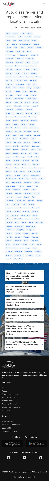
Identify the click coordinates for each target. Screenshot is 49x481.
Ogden (8, 190)
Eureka (25, 91)
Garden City (18, 102)
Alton (22, 33)
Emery (29, 88)
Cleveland (18, 69)
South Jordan (19, 226)
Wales (34, 248)
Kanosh (33, 139)
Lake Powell (25, 146)
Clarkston (25, 66)
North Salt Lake (10, 186)
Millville (23, 168)
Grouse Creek (10, 113)
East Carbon (20, 84)
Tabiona (26, 237)
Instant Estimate (8, 401)
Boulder (30, 48)
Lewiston (15, 153)
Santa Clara (35, 219)
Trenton (24, 244)
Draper (38, 77)
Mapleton (16, 160)
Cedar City (19, 58)
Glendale (8, 106)
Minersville (32, 168)
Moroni (25, 175)
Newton (36, 182)
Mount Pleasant (11, 179)
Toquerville (34, 241)
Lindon (23, 153)
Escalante (17, 91)
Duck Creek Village (21, 80)
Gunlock (20, 113)
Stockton (26, 233)
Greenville (19, 109)
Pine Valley (9, 200)
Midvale (36, 164)
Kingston (27, 142)
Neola (41, 179)
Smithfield (39, 222)
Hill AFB (15, 124)
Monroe (22, 171)
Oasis (36, 186)
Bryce (29, 51)
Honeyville (9, 128)
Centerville (19, 62)
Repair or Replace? (9, 404)
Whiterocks (29, 255)
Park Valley (9, 197)
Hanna (17, 117)
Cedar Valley (30, 58)
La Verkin (15, 146)
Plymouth (31, 200)
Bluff (15, 48)
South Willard (30, 226)
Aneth (20, 37)
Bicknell (14, 44)
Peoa (33, 197)
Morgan (17, 175)
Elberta (8, 88)
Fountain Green (31, 99)
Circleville (9, 66)
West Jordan (19, 255)
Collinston (9, 73)
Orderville (26, 190)
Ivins (14, 135)
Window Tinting (8, 397)
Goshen (26, 106)
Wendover (9, 255)
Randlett (31, 204)
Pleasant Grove (20, 200)
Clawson (33, 66)
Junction (37, 135)
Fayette (18, 95)
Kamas (8, 139)
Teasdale (8, 241)
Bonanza (22, 48)
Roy (7, 215)
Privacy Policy (7, 421)
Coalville (34, 69)
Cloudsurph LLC (29, 477)
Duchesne (9, 80)
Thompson (17, 241)
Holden (32, 124)
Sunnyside (9, 237)
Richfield (26, 208)
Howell (25, 128)
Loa (30, 153)
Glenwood (17, 106)
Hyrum (36, 131)
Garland (27, 102)
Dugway (33, 80)
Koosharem (36, 142)
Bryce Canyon (10, 55)
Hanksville (9, 117)
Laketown (35, 146)
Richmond (35, 208)
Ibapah (8, 135)
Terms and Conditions (11, 425)
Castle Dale (9, 58)
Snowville (9, 226)
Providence (15, 204)
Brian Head (9, 51)
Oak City (21, 186)
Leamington (24, 150)
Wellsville (38, 251)
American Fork (10, 37)
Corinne (17, 73)
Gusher (37, 113)
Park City (36, 193)
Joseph (28, 135)
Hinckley (24, 124)
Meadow (8, 164)
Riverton (17, 211)
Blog (3, 388)
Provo (24, 204)
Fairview (33, 91)
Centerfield (9, 62)
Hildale (8, 124)
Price (7, 204)
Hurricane (18, 131)
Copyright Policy (8, 428)
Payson (26, 197)
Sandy (26, 219)
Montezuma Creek (34, 171)
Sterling (17, 233)
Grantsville (35, 106)
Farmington (9, 95)
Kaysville (8, 142)
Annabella (27, 37)
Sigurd (31, 222)
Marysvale (25, 160)
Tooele (26, 241)
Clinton (26, 69)
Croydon (33, 73)
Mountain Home (24, 179)
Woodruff (8, 259)
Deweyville (29, 77)
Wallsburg (9, 251)
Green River (9, 109)
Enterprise (37, 88)
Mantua (8, 160)
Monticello (9, 175)
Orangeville (16, 190)
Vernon (15, 248)
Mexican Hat (26, 164)
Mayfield (35, 160)
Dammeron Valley (11, 77)
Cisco (17, 66)
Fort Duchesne (18, 99)
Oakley (29, 186)
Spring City (20, 230)
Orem (34, 190)
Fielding (33, 95)
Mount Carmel (35, 175)
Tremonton (16, 244)
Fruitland (8, 102)
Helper (8, 120)
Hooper (17, 128)
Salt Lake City (17, 219)
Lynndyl (15, 157)
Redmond (18, 208)
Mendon (16, 164)
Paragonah (27, 193)
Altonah (29, 33)
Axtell (14, 40)
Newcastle (27, 182)
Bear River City (24, 40)
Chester (35, 62)
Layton (15, 150)
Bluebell (8, 48)
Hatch (24, 117)
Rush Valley (14, 215)
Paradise (18, 193)
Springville (9, 233)
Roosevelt (35, 211)
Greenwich (29, 109)
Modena (8, 171)
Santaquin (9, 222)
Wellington (28, 251)
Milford (16, 168)
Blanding (36, 44)
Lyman (8, 157)
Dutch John (9, 84)
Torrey (8, 244)
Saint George (25, 215)
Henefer (15, 120)
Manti (37, 157)
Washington (18, 251)
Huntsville (9, 131)
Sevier (24, 222)
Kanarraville (24, 139)
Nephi (7, 182)
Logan (36, 153)
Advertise (6, 410)
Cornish (25, 73)
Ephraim (8, 91)
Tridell (32, 244)
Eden (34, 84)
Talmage (35, 237)
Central (28, 62)
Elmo (14, 88)
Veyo (21, 248)
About (4, 391)
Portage (39, 200)
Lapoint (8, 150)
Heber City (32, 117)
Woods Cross (18, 259)
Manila (30, 157)
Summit (34, 233)
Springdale (30, 230)
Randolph (9, 208)
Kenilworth (17, 142)
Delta (21, 77)
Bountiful (39, 48)
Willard (38, 255)
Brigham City (20, 51)
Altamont (15, 33)
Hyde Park (27, 131)
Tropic (39, 244)
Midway (8, 168)
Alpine (8, 33)
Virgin (28, 248)
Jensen (21, 135)
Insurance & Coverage (11, 407)
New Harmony (16, 182)
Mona (15, 171)
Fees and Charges (9, 431)
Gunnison (29, 113)
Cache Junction (23, 55)
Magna (23, 157)
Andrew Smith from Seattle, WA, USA (27, 264)
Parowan (18, 197)
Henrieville (24, 120)
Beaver (34, 40)
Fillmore (8, 99)
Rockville (26, 211)
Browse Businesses (10, 394)
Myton (34, 179)
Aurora (8, 40)
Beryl (7, 44)
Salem (35, 215)
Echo (28, 84)
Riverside (9, 211)
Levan (8, 153)
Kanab (15, 139)
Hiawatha (34, 120)
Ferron (26, 95)
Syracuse (18, 237)
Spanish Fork (10, 230)
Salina (8, 219)
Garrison (35, 102)
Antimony (37, 37)
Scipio (17, 222)
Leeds (33, 150)
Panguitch (9, 193)
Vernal (8, 248)
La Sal (8, 146)
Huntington (33, 128)
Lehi (39, 150)
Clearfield (9, 69)
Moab (41, 168)
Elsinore (21, 88)
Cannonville (34, 55)
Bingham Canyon (25, 44)
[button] (44, 4)
